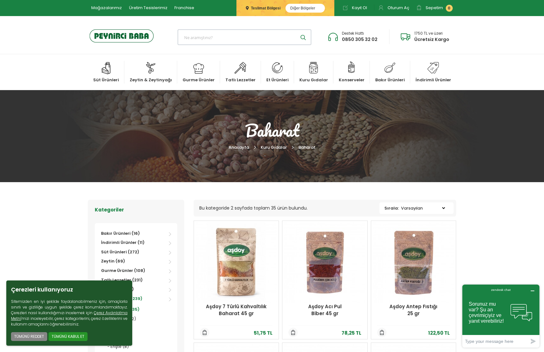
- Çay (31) (117, 328)
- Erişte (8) (118, 346)
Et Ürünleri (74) (117, 289)
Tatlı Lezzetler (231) (122, 280)
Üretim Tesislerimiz (148, 8)
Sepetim (437, 8)
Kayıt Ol (359, 8)
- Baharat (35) (123, 309)
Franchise (184, 8)
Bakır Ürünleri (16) (120, 233)
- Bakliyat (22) (121, 319)
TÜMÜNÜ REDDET (29, 336)
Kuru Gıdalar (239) (121, 299)
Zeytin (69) (113, 261)
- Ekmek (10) (120, 337)
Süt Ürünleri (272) (120, 252)
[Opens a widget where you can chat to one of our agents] (501, 316)
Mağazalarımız (106, 8)
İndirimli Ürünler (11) (122, 242)
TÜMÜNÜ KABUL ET (68, 336)
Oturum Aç (398, 8)
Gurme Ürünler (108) (123, 271)
